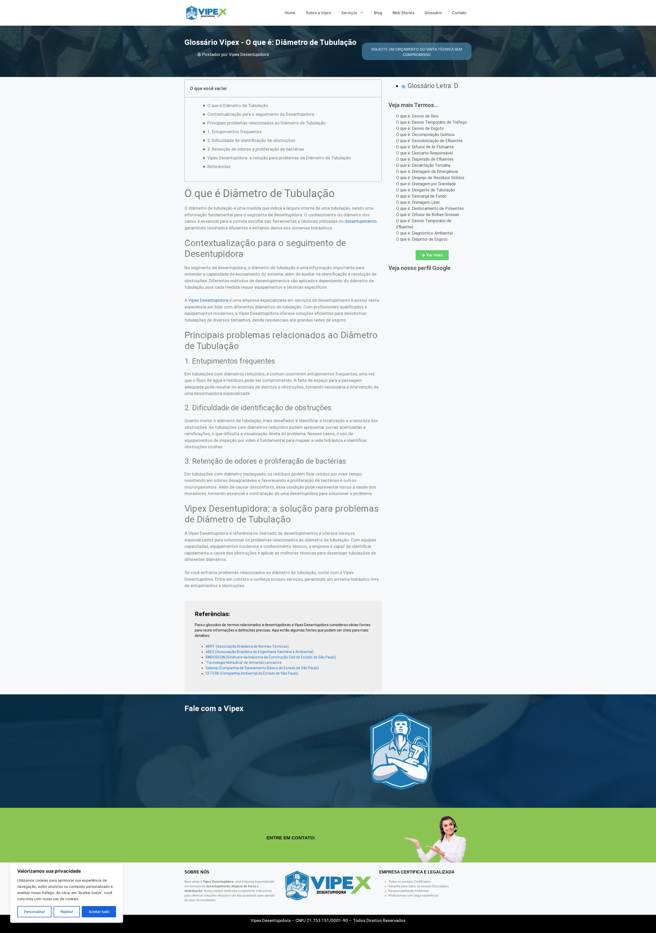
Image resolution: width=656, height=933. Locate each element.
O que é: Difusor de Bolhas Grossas (427, 214)
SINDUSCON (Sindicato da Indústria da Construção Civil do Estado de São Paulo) (271, 657)
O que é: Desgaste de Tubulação (425, 190)
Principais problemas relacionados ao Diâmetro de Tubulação (266, 122)
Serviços (349, 12)
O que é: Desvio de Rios (417, 116)
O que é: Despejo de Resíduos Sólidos (430, 177)
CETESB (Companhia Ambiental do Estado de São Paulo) (252, 673)
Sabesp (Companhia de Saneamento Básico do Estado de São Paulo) (262, 668)
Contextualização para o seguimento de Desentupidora (260, 114)
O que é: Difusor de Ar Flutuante (425, 146)
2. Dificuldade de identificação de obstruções (251, 140)
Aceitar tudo (99, 911)
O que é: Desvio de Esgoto (420, 128)
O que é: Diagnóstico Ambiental (424, 233)
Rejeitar (66, 911)
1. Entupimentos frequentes (234, 131)
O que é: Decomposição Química (425, 134)
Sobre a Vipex (318, 12)
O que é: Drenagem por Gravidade (426, 183)
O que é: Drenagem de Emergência (427, 171)
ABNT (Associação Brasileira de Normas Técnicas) (247, 646)
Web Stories (403, 12)
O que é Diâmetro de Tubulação (237, 105)
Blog (378, 12)
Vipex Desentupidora (208, 300)
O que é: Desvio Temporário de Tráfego (431, 122)
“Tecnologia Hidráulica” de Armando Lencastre (244, 662)
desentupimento (361, 221)
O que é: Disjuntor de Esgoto (421, 239)
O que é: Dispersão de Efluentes (425, 159)
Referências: (219, 166)
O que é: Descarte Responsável (424, 153)
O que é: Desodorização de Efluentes (429, 140)
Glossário (433, 12)
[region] (66, 893)
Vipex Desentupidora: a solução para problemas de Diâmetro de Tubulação (279, 157)
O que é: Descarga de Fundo (421, 196)
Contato (459, 12)
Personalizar (34, 911)
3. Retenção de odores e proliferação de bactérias (255, 149)
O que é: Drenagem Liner (418, 202)
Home (290, 12)
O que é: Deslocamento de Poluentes (430, 208)
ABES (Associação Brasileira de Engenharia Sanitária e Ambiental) (260, 652)
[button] (432, 255)
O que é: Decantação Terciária (423, 165)
